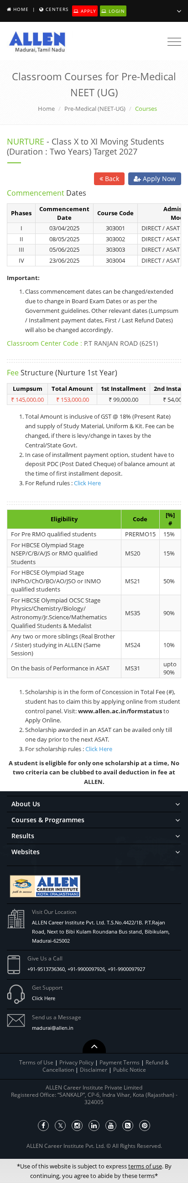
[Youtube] (110, 1125)
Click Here (87, 483)
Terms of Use (36, 1062)
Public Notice (129, 1070)
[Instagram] (77, 1125)
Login (116, 11)
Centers (57, 9)
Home (21, 9)
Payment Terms (120, 1062)
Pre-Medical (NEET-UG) (94, 108)
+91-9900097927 (126, 968)
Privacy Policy (76, 1062)
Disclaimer (94, 1070)
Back (111, 178)
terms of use (145, 1166)
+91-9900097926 (86, 968)
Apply (87, 11)
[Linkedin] (94, 1125)
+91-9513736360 (46, 968)
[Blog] (127, 1125)
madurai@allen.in (52, 1027)
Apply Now (158, 178)
